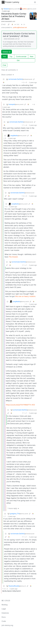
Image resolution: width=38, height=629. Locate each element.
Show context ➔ (7, 75)
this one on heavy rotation (25, 296)
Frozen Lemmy (12, 2)
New (31, 56)
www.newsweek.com (8, 21)
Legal (4, 609)
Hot (4, 56)
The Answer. (13, 257)
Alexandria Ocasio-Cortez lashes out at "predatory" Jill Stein (19, 34)
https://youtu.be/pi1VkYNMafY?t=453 (20, 405)
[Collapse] (3, 79)
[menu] (35, 2)
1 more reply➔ (13, 508)
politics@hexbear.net (20, 27)
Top (10, 56)
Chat (4, 65)
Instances (5, 613)
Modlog (4, 605)
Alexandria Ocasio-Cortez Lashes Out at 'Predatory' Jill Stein (13, 16)
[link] (8, 24)
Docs (4, 617)
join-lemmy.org (7, 625)
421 (4, 24)
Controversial (21, 56)
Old (18, 60)
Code (4, 621)
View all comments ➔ (9, 70)
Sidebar (5, 52)
